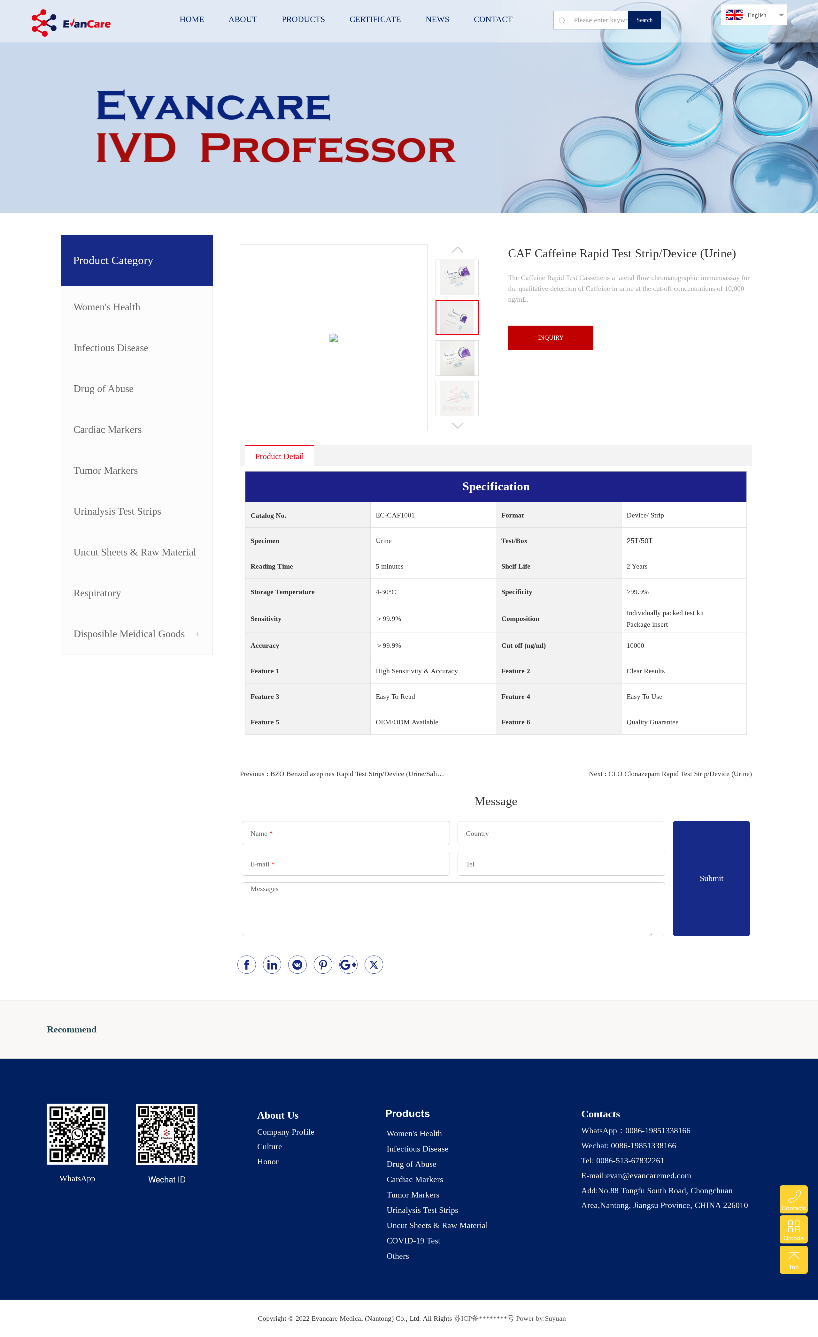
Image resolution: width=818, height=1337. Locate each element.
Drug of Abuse (103, 388)
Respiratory (97, 593)
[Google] (348, 965)
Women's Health (106, 307)
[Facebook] (246, 965)
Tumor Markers (105, 470)
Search (645, 20)
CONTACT (493, 19)
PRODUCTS (303, 19)
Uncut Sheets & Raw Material (134, 552)
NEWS (437, 19)
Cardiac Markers (107, 429)
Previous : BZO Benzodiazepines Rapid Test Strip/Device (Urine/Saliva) (342, 774)
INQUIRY (551, 337)
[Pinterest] (323, 965)
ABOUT (242, 19)
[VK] (297, 965)
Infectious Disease (110, 347)
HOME (192, 19)
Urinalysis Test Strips (117, 511)
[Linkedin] (272, 965)
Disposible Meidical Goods (129, 633)
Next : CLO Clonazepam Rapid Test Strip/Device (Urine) (670, 774)
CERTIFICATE (375, 19)
